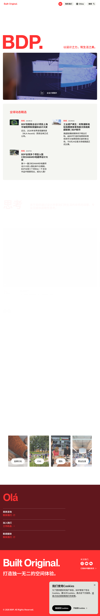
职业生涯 (82, 461)
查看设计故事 (12, 378)
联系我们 (68, 4)
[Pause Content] (42, 93)
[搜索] (94, 4)
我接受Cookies (61, 608)
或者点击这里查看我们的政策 (73, 594)
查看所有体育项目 (32, 378)
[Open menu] (60, 4)
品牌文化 (18, 461)
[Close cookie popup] (95, 585)
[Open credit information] (5, 284)
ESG (39, 461)
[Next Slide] (9, 311)
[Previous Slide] (5, 311)
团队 (61, 461)
